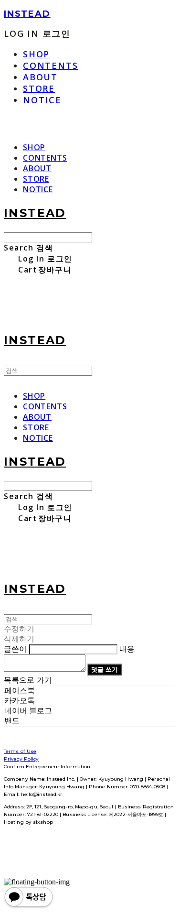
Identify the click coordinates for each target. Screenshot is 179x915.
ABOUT (40, 77)
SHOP (36, 54)
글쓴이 (15, 649)
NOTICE (42, 100)
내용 (127, 649)
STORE (39, 88)
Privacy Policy (21, 759)
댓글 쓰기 (104, 669)
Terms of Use (20, 751)
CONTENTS (50, 65)
